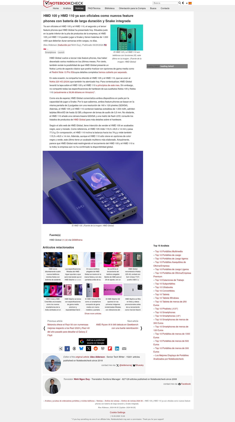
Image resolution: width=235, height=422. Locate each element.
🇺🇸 (105, 44)
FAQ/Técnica (94, 8)
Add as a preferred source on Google (95, 341)
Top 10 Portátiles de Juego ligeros (171, 258)
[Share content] (61, 348)
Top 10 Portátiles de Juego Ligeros (172, 269)
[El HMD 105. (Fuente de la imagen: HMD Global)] (93, 187)
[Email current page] (124, 348)
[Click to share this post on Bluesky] (81, 348)
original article (82, 356)
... (47, 48)
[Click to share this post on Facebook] (67, 348)
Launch (61, 52)
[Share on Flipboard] (109, 348)
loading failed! (153, 66)
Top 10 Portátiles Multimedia (169, 251)
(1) (63, 239)
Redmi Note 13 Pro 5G (63, 72)
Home (56, 8)
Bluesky (139, 365)
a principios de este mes (107, 85)
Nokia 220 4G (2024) (60, 81)
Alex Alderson (97, 356)
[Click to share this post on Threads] (74, 348)
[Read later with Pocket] (102, 348)
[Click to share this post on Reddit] (95, 348)
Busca (153, 8)
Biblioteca (110, 8)
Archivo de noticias (112, 400)
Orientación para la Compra (132, 8)
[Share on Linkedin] (117, 348)
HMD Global (80, 119)
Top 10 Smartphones (165, 312)
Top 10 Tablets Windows (167, 297)
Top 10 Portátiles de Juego (168, 255)
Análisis (67, 8)
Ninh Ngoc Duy (82, 379)
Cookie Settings (117, 412)
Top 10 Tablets (162, 294)
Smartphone (50, 52)
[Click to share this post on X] (88, 348)
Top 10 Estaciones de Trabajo (169, 280)
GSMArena (77, 239)
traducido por (64, 44)
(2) (66, 239)
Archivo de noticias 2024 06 (132, 400)
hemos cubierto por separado (113, 72)
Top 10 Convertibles (165, 290)
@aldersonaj (125, 365)
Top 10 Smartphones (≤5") (167, 315)
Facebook (186, 383)
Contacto (165, 8)
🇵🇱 (44, 48)
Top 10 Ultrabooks (164, 287)
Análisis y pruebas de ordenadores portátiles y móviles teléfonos (70, 400)
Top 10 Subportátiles (165, 283)
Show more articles (93, 313)
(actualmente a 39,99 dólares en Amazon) (74, 92)
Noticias (79, 8)
